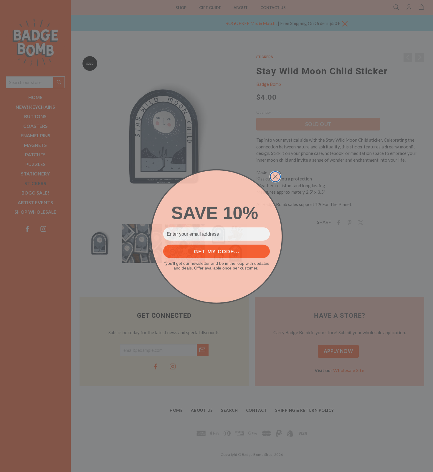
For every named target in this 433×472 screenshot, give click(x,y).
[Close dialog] (275, 176)
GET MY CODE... (216, 251)
